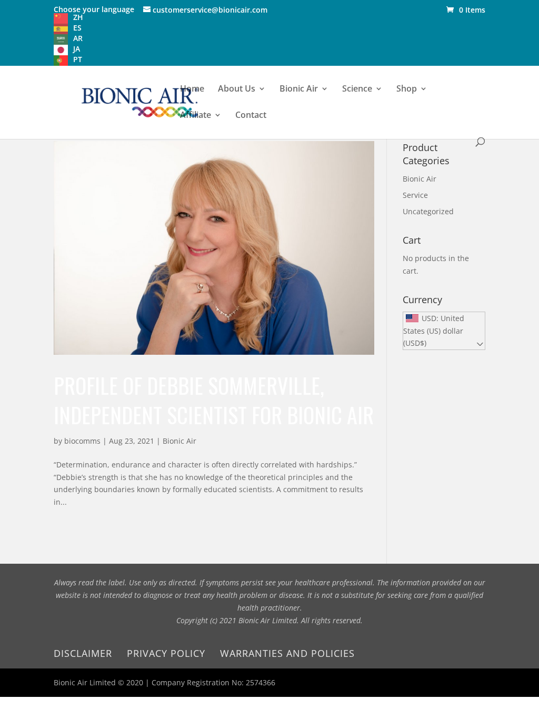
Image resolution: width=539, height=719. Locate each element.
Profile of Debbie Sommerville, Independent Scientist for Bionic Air (214, 400)
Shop (406, 89)
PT (77, 59)
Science (357, 89)
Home (192, 89)
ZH (78, 17)
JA (76, 49)
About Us (236, 89)
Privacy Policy (166, 653)
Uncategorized (428, 211)
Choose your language (94, 9)
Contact (250, 116)
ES (77, 28)
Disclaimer (83, 653)
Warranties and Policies (287, 653)
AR (78, 38)
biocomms (82, 441)
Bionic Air (299, 89)
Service (415, 195)
